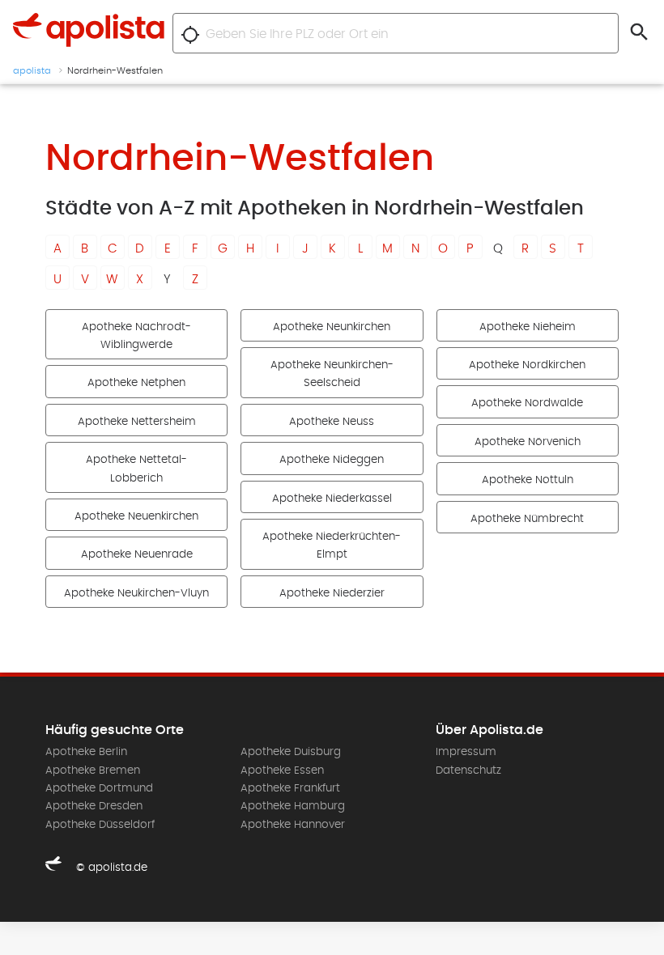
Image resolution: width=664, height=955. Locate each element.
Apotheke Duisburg (290, 752)
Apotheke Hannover (292, 824)
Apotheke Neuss (331, 421)
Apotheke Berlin (86, 752)
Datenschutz (468, 770)
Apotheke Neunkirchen (331, 327)
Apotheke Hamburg (292, 806)
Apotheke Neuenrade (137, 554)
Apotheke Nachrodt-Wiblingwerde (136, 335)
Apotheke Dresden (94, 806)
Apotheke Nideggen (331, 459)
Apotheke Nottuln (527, 480)
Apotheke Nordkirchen (527, 365)
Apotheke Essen (282, 770)
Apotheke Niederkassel (332, 498)
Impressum (466, 752)
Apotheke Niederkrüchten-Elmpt (331, 545)
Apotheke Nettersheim (137, 421)
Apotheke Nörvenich (528, 442)
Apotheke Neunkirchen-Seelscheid (332, 373)
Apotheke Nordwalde (527, 403)
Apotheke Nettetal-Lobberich (136, 468)
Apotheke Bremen (92, 770)
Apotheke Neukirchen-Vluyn (136, 593)
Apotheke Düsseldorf (100, 824)
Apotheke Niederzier (332, 593)
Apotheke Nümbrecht (527, 518)
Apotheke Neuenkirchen (136, 516)
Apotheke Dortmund (99, 788)
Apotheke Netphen (136, 382)
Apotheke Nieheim (527, 327)
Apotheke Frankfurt (290, 788)
